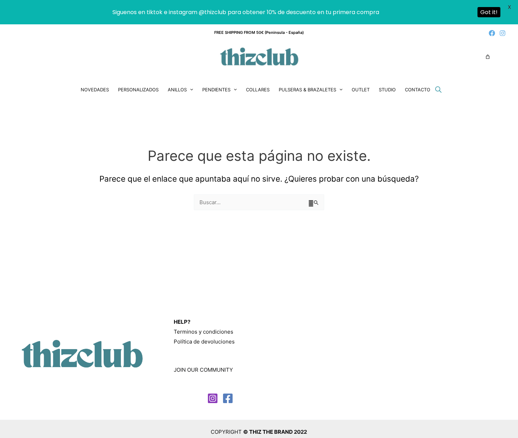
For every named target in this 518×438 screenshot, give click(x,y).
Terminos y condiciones (203, 331)
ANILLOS (177, 89)
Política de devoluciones (204, 341)
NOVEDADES (95, 89)
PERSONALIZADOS (138, 89)
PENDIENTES (216, 89)
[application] (190, 89)
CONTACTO (417, 89)
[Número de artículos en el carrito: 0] (487, 56)
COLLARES (258, 89)
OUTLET (361, 89)
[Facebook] (492, 33)
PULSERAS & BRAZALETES (307, 89)
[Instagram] (502, 33)
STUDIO (387, 89)
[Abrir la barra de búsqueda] (438, 89)
